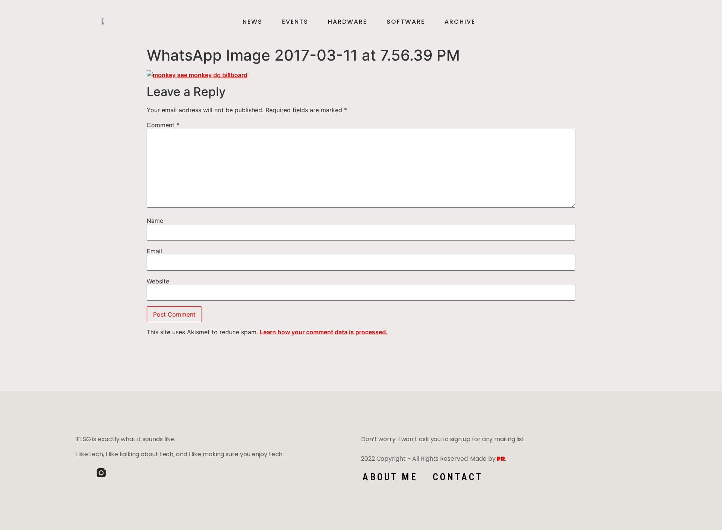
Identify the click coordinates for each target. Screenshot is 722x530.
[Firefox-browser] (122, 472)
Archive (459, 22)
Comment (163, 125)
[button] (633, 22)
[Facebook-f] (79, 472)
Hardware (347, 22)
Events (295, 22)
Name (155, 221)
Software (406, 22)
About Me (390, 477)
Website (158, 281)
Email (154, 251)
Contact (458, 477)
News (252, 22)
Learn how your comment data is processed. (324, 332)
